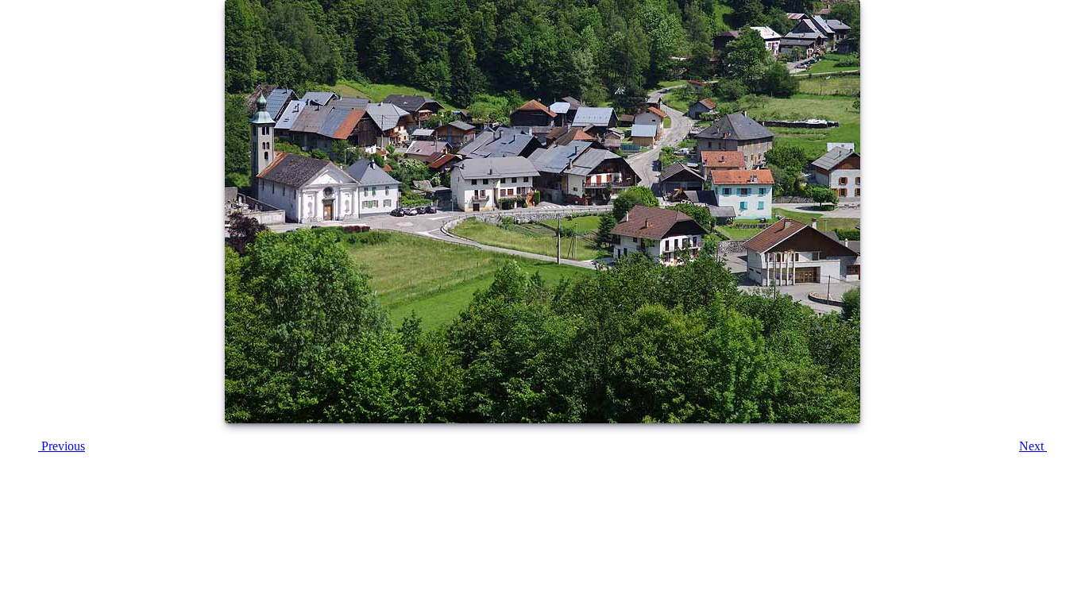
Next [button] (1033, 446)
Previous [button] (61, 446)
